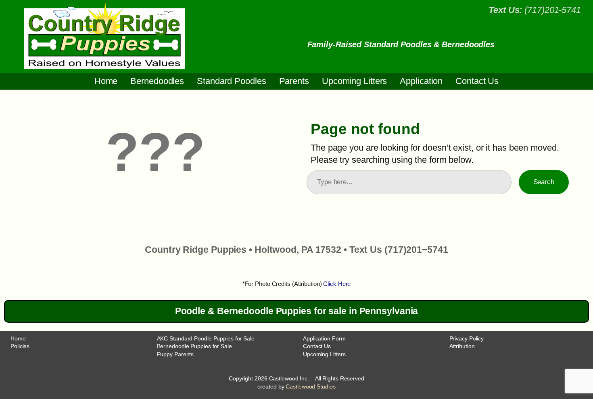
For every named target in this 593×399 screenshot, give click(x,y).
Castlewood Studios (310, 386)
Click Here (337, 283)
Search (543, 182)
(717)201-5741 (552, 10)
